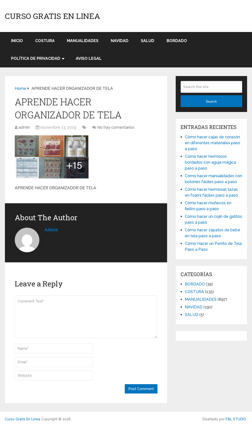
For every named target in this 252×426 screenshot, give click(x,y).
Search (211, 101)
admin (24, 127)
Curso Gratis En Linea (52, 16)
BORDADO (177, 40)
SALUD (147, 40)
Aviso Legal (89, 58)
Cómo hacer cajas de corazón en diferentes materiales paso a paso (212, 143)
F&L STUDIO (236, 419)
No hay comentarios (115, 127)
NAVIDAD (119, 40)
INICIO (17, 40)
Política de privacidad (35, 58)
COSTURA (45, 40)
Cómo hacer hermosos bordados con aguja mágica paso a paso (210, 162)
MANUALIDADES (82, 40)
